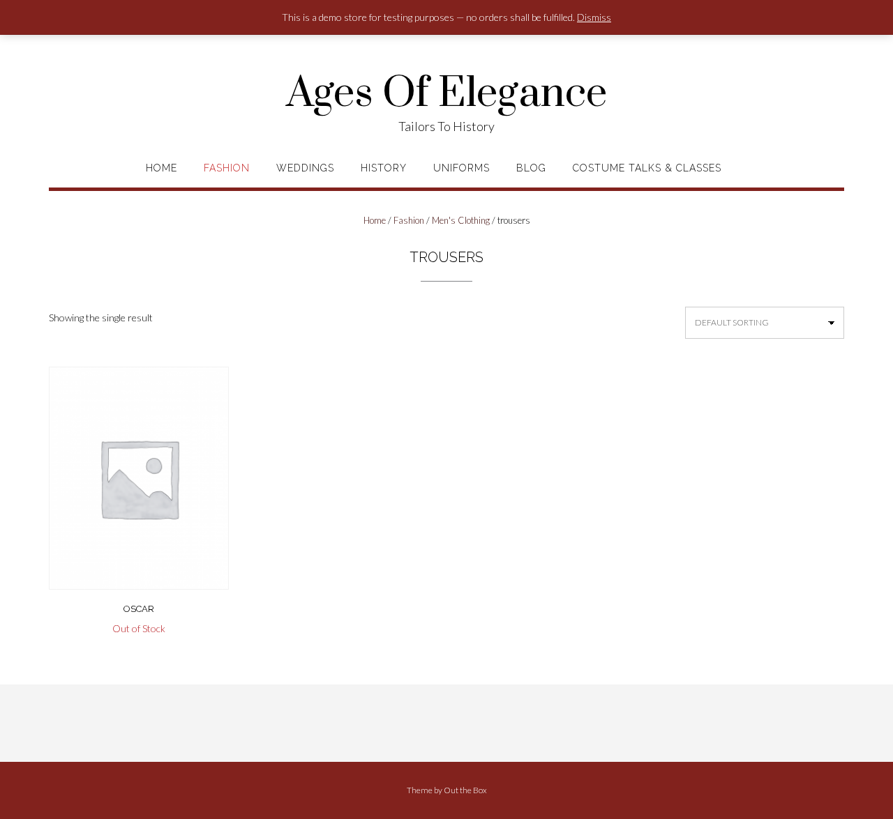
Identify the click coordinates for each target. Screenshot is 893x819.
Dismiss (594, 17)
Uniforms (461, 168)
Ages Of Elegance (446, 94)
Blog (531, 168)
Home (161, 168)
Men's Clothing (461, 220)
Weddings (305, 168)
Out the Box (465, 790)
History (384, 168)
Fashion (227, 168)
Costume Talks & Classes (647, 168)
